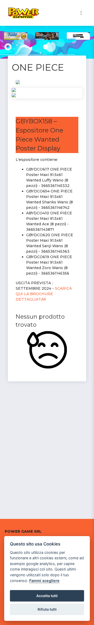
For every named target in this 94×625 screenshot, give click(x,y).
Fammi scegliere (44, 580)
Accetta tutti (47, 596)
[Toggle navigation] (81, 12)
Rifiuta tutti (47, 609)
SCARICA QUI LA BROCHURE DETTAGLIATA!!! (44, 294)
